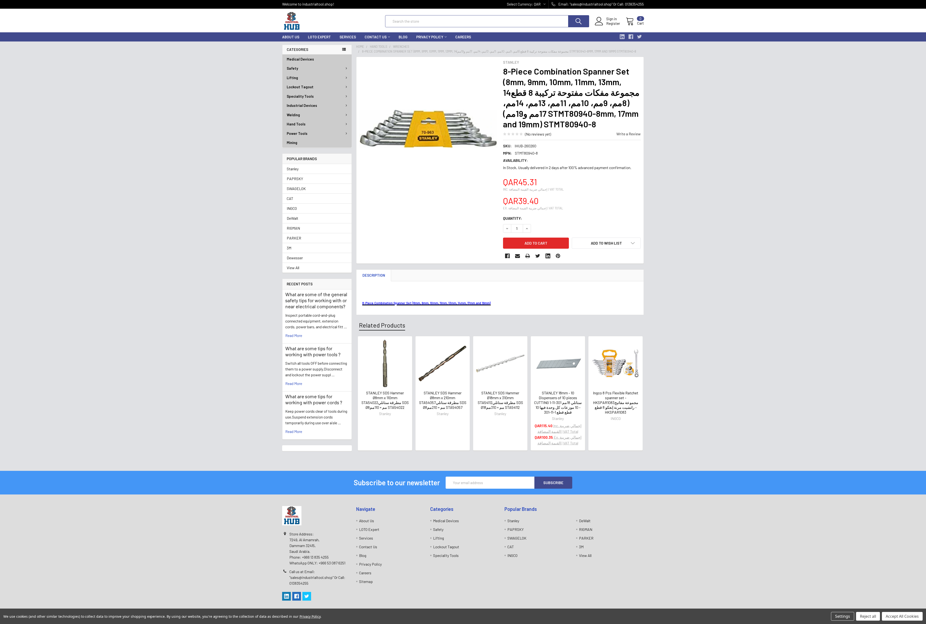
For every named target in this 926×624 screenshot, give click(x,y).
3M (289, 248)
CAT (290, 198)
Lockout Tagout (300, 87)
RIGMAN (293, 228)
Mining (292, 142)
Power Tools (297, 133)
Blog (403, 37)
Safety (292, 68)
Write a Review (628, 133)
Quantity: (512, 218)
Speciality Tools (300, 96)
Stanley (293, 168)
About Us (290, 37)
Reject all (868, 616)
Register (613, 23)
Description (373, 275)
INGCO (292, 208)
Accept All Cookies (902, 616)
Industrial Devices (302, 105)
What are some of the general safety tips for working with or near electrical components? (316, 300)
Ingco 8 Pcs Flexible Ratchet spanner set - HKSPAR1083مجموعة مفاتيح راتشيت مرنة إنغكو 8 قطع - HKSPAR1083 (615, 402)
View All (293, 267)
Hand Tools (296, 124)
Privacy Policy (429, 37)
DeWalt (292, 218)
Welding (293, 115)
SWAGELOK (296, 188)
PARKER (294, 238)
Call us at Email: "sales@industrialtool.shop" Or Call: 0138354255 (317, 577)
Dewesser (295, 257)
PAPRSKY (295, 178)
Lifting (292, 77)
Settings (842, 616)
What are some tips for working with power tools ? (312, 351)
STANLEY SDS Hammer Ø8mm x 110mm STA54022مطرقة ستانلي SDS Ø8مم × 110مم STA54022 (385, 400)
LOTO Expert (319, 37)
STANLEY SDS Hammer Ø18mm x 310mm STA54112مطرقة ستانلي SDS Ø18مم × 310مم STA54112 (500, 400)
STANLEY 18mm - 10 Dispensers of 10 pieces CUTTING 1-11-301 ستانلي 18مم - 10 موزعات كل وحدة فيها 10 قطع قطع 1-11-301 (558, 402)
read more (293, 335)
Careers (463, 37)
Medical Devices (300, 59)
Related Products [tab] (382, 325)
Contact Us (376, 37)
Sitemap (366, 581)
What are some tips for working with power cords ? (313, 399)
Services (348, 37)
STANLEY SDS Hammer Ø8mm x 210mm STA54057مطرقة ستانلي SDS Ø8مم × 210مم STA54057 (442, 400)
